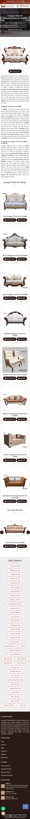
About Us (3, 745)
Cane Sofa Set (15, 642)
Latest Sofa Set (15, 692)
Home (2, 741)
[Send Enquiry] (3, 813)
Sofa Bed (23, 646)
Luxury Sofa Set (15, 616)
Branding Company (20, 817)
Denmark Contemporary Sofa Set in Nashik (15, 497)
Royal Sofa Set (15, 621)
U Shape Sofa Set (15, 578)
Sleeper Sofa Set (9, 705)
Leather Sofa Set (15, 583)
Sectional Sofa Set (15, 654)
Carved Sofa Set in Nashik (15, 543)
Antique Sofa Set (15, 570)
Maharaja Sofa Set (15, 600)
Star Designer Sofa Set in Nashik (15, 216)
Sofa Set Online (15, 587)
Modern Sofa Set (5, 772)
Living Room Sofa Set (15, 650)
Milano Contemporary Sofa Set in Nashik (15, 415)
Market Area (4, 757)
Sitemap (3, 754)
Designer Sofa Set (6, 769)
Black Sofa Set (8, 659)
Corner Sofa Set (15, 591)
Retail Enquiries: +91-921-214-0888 (15, 1)
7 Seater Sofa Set (15, 633)
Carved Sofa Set (5, 766)
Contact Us (4, 751)
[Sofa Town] (24, 6)
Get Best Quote (16, 71)
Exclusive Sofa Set (15, 608)
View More (22, 220)
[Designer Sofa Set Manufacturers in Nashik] (15, 54)
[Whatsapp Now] (3, 809)
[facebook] (25, 806)
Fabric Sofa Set (15, 697)
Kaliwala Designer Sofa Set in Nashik (15, 335)
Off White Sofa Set (15, 671)
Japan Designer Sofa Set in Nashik (15, 295)
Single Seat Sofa (15, 625)
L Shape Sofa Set (15, 574)
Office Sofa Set (15, 684)
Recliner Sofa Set (15, 595)
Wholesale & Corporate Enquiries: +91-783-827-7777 (15, 3)
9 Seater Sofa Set (15, 638)
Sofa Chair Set (15, 676)
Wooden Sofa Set (15, 566)
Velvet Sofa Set (15, 701)
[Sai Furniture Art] (8, 6)
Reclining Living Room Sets (15, 680)
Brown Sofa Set (21, 663)
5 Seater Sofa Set (15, 629)
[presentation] (2, 532)
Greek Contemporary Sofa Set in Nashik (15, 456)
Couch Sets (22, 705)
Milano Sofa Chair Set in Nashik (15, 375)
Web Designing (23, 816)
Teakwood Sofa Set (15, 688)
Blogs (2, 748)
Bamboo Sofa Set (9, 646)
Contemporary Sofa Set (15, 604)
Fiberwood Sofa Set (6, 775)
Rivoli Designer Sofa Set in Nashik (15, 255)
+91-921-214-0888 (11, 793)
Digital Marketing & (10, 817)
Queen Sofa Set (15, 612)
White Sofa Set (22, 659)
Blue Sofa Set (8, 663)
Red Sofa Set (15, 667)
